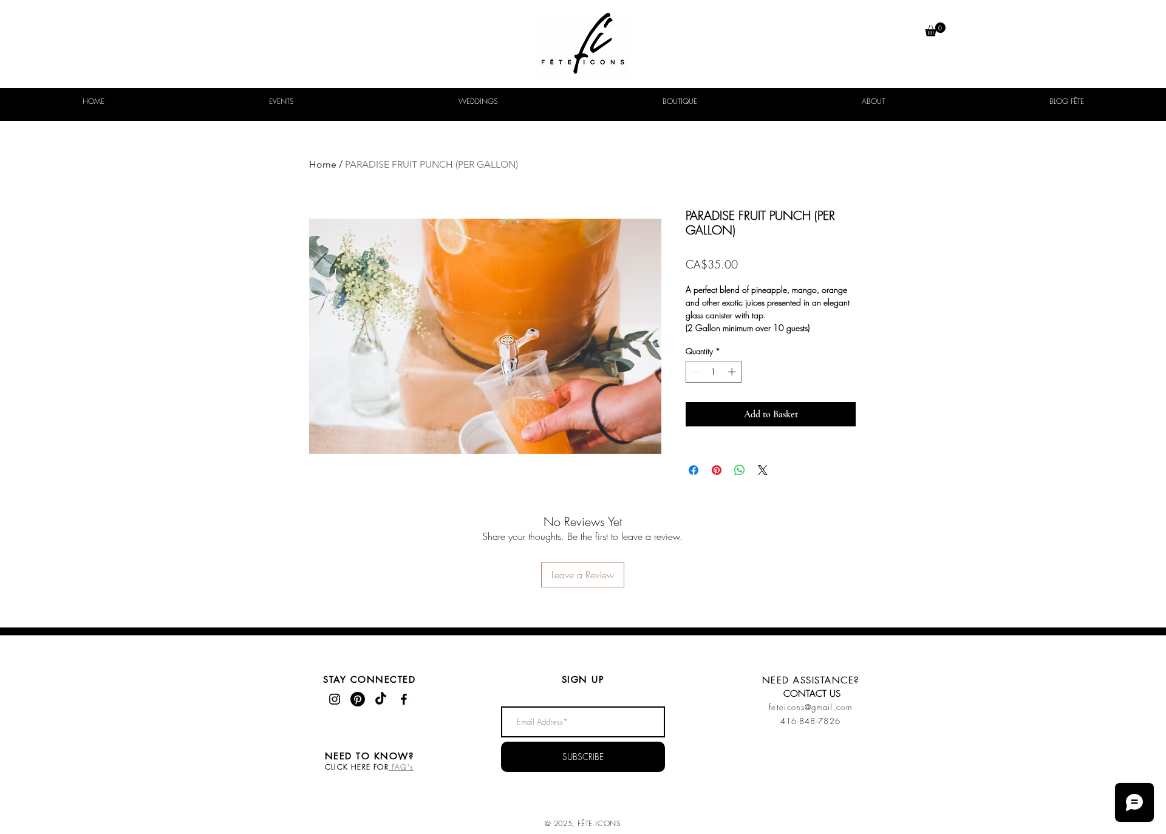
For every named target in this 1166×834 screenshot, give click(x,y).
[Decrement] (694, 371)
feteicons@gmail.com (810, 707)
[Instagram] (334, 699)
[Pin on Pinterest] (716, 470)
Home (322, 164)
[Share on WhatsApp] (739, 470)
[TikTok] (380, 699)
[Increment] (733, 371)
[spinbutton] (714, 371)
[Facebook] (404, 699)
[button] (935, 29)
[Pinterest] (357, 699)
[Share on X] (762, 470)
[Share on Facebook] (693, 470)
